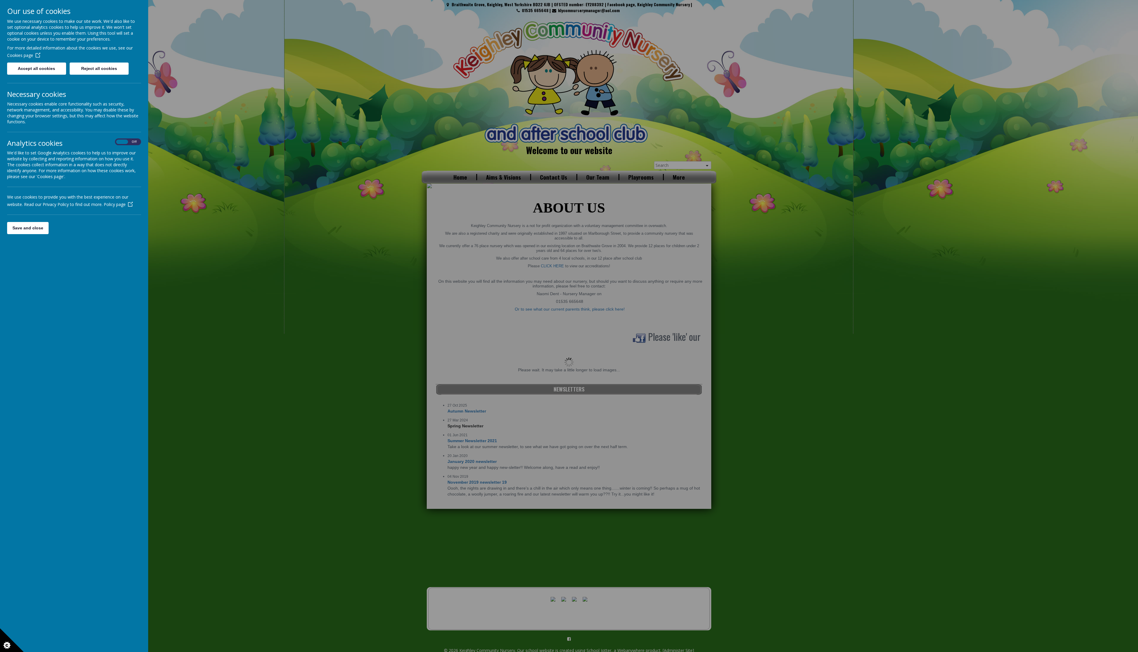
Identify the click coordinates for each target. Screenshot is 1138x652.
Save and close (27, 228)
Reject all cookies (99, 68)
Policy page (115, 204)
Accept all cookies (36, 68)
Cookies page (20, 55)
